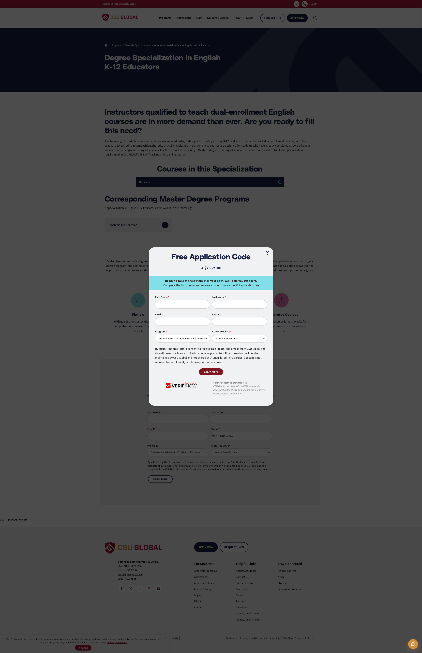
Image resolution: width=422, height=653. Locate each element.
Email (159, 314)
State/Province (221, 331)
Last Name (219, 297)
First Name (162, 297)
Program (161, 331)
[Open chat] (413, 644)
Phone (216, 314)
